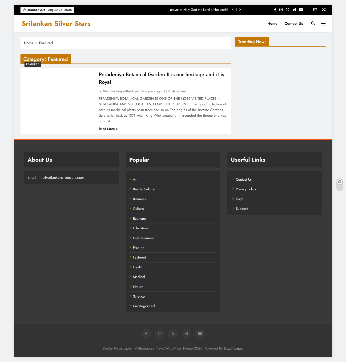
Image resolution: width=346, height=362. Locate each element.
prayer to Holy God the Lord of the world (199, 10)
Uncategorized (144, 306)
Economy (140, 218)
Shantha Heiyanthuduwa (121, 91)
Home (272, 23)
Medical (139, 276)
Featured (32, 64)
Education (140, 228)
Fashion (138, 247)
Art (135, 179)
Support (242, 208)
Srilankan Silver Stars (56, 23)
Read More (107, 128)
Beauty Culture (144, 189)
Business (139, 199)
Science (139, 296)
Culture (138, 208)
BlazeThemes (233, 348)
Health (138, 267)
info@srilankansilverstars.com (61, 177)
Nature (138, 286)
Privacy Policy (246, 189)
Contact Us (294, 23)
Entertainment (143, 238)
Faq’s (239, 199)
